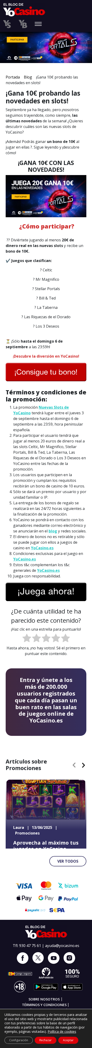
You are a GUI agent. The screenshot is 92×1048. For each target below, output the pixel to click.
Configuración (18, 1040)
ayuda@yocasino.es (62, 945)
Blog (28, 77)
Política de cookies (62, 1031)
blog (53, 531)
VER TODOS (67, 861)
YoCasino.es (42, 547)
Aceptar (68, 1040)
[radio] (26, 639)
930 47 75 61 (30, 945)
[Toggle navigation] (38, 24)
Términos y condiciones (44, 1005)
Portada (13, 77)
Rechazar (45, 1040)
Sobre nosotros (44, 999)
